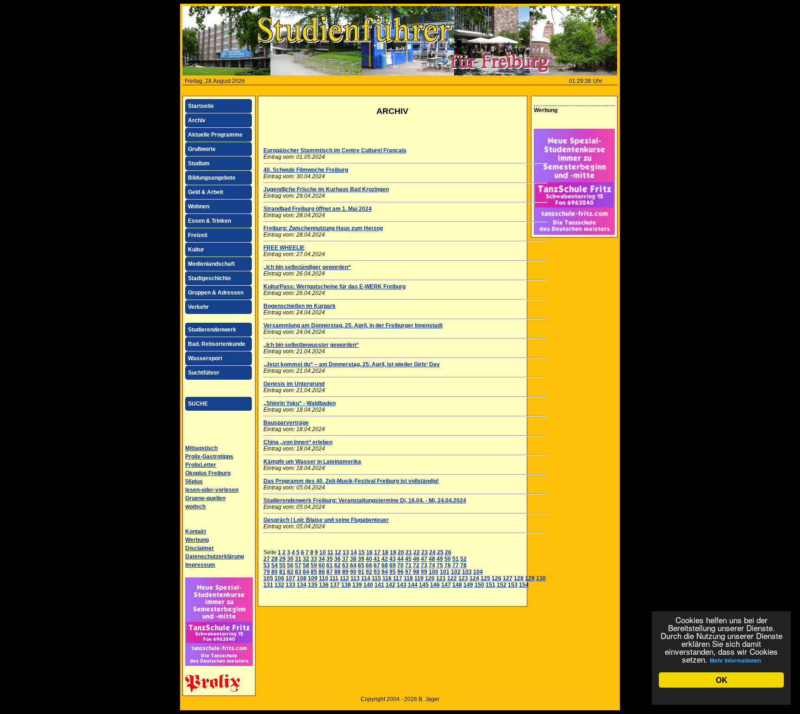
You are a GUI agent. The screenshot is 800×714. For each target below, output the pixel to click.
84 (306, 572)
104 (478, 572)
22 (416, 552)
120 (430, 578)
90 (353, 572)
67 (377, 565)
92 (369, 572)
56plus (194, 481)
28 (274, 559)
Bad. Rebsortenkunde (216, 344)
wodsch (195, 506)
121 (441, 578)
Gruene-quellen (205, 498)
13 (346, 552)
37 (345, 559)
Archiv (197, 120)
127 (507, 578)
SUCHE (198, 404)
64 (353, 565)
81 (282, 572)
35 (329, 559)
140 (368, 585)
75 (440, 565)
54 (274, 565)
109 (313, 578)
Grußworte (202, 149)
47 (424, 559)
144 (413, 585)
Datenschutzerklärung (214, 556)
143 (401, 585)
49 (440, 559)
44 (400, 559)
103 (467, 572)
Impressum (200, 565)
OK (721, 679)
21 (409, 552)
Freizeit (197, 235)
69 (392, 565)
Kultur (196, 249)
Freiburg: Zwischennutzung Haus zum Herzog (323, 228)
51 (455, 559)
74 (432, 565)
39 (361, 559)
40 (369, 559)
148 (457, 585)
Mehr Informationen (735, 660)
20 (401, 552)
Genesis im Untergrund (294, 384)
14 (353, 552)
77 (455, 565)
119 (419, 578)
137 (335, 585)
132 (279, 585)
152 (501, 585)
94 (384, 572)
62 (337, 565)
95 (392, 572)
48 (432, 559)
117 (397, 578)
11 (330, 552)
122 (452, 578)
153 (513, 585)
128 (519, 578)
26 (448, 552)
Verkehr (198, 307)
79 (266, 572)
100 (433, 572)
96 (400, 572)
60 (322, 565)
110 (323, 578)
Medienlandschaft (211, 264)
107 (290, 578)
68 (384, 565)
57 (298, 565)
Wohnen (198, 206)
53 (266, 565)
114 (365, 578)
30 (290, 559)
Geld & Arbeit (205, 192)
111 (334, 578)
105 (268, 578)
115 (376, 578)
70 (400, 565)
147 (446, 585)
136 (324, 585)
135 (313, 585)
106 (279, 578)
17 (377, 552)
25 (440, 552)
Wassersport (205, 358)
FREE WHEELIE (284, 247)
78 (463, 565)
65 (361, 565)
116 (387, 578)
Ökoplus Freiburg (208, 473)
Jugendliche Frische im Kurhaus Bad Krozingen (326, 189)
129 (530, 578)
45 (408, 559)
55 (282, 565)
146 (435, 585)
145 (424, 585)
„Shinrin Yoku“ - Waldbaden (299, 403)
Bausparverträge (286, 423)
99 (424, 572)
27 (266, 559)
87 (329, 572)
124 (474, 578)
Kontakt (195, 531)
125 (485, 578)
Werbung (197, 540)
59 (314, 565)
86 (322, 572)
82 (290, 572)
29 (282, 559)
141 (379, 585)
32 (306, 559)
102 (456, 572)
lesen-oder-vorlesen (211, 490)
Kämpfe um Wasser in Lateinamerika (312, 461)
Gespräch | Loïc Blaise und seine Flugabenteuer (326, 520)
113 (355, 578)
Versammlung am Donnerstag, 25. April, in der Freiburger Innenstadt (353, 325)
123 (463, 578)
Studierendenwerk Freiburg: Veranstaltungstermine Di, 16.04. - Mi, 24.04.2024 (364, 500)
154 (524, 585)
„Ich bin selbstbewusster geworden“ (311, 345)
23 (424, 552)
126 (496, 578)
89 (345, 572)
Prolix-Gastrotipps (209, 456)
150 (479, 585)
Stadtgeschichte (209, 278)
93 (377, 572)
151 (490, 585)
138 (346, 585)
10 (322, 552)
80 (274, 572)
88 (337, 572)
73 (424, 565)
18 (385, 552)
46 (416, 559)
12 (338, 552)
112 (344, 578)
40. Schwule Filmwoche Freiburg (305, 170)
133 (290, 585)
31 (298, 559)
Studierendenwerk (212, 329)
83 (298, 572)
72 (416, 565)
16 (369, 552)
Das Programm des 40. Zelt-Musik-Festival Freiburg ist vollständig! (351, 481)
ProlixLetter (200, 465)
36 (337, 559)
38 (353, 559)
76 (447, 565)
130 (541, 578)
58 (306, 565)
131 (268, 585)
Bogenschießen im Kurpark (299, 306)
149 (468, 585)
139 (357, 585)
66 (369, 565)
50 (447, 559)
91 (361, 572)
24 (432, 552)
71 (408, 565)
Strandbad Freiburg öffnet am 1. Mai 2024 (317, 209)
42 (384, 559)
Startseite (201, 106)
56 (290, 565)
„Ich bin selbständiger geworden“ (307, 267)
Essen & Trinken (209, 221)
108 (301, 578)
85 (314, 572)
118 (408, 578)
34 (322, 559)
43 (392, 559)
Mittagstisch (201, 448)
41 (377, 559)
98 (416, 572)
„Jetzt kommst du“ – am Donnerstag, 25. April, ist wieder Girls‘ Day (351, 364)
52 (463, 559)
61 (329, 565)
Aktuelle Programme (215, 135)
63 (345, 565)
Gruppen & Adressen (216, 292)
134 (301, 585)
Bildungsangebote (212, 178)
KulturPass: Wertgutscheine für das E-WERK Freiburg (334, 286)
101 (445, 572)
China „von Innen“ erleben (297, 442)
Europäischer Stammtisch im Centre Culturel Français (334, 150)
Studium (199, 163)
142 (390, 585)
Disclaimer (199, 548)
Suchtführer (203, 373)
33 (314, 559)
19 (393, 552)
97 (408, 572)
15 (361, 552)
